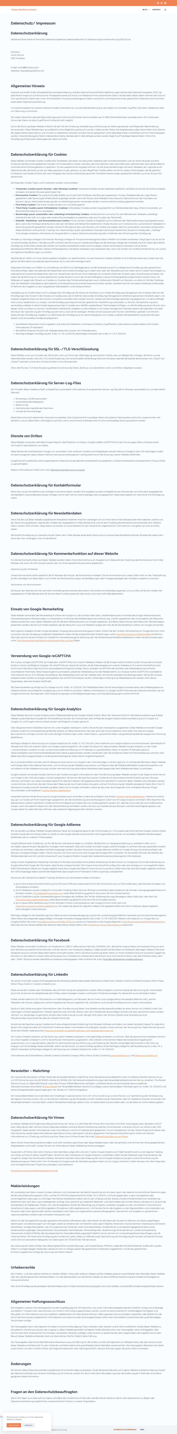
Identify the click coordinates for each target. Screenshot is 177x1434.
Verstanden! (14, 1425)
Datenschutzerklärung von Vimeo (111, 1136)
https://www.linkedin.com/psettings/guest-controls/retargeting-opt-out (79, 1031)
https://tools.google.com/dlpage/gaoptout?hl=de (34, 1171)
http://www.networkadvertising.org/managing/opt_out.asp (45, 640)
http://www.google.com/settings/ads (133, 634)
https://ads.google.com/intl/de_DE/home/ (56, 922)
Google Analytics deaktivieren (56, 790)
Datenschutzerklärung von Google (67, 470)
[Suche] (165, 10)
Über (142, 1430)
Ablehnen (28, 1425)
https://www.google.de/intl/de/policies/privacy (143, 922)
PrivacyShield (49, 1086)
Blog (145, 9)
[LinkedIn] (165, 3)
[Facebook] (158, 3)
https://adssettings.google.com (47, 893)
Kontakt (157, 9)
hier (142, 1080)
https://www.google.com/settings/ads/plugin (37, 906)
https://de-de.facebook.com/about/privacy (123, 959)
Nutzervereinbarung (119, 1055)
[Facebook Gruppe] (162, 3)
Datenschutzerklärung (146, 1055)
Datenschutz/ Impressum (125, 1430)
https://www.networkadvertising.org (105, 925)
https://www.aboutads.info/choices (32, 900)
